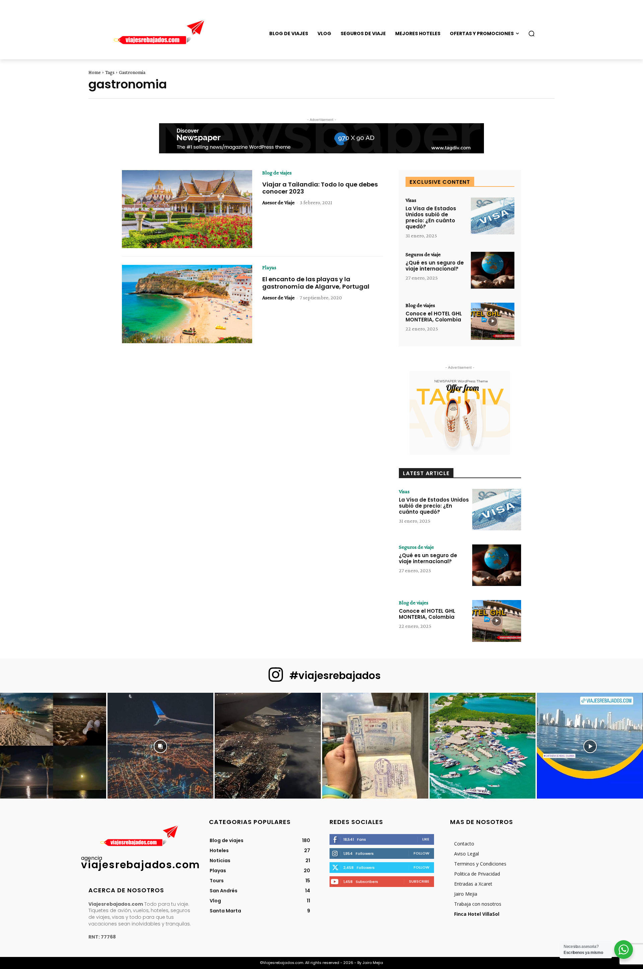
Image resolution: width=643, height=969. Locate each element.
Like (425, 839)
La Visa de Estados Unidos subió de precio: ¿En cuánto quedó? (431, 217)
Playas (269, 267)
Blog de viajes (277, 172)
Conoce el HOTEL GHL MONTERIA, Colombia (434, 316)
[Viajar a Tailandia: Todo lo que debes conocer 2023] (187, 209)
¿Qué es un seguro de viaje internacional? (435, 265)
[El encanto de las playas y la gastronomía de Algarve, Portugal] (187, 304)
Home (94, 72)
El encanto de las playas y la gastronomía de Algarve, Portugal (315, 283)
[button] (531, 33)
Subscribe (419, 881)
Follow (421, 853)
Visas (411, 200)
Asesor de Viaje (278, 202)
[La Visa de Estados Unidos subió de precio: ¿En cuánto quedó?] (492, 216)
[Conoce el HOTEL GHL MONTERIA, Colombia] (492, 321)
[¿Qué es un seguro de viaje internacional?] (492, 270)
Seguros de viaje (423, 254)
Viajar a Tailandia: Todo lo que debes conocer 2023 (320, 188)
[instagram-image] (53, 746)
